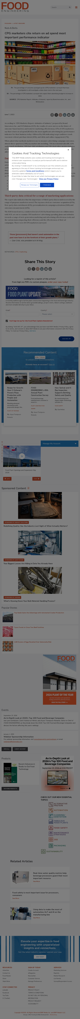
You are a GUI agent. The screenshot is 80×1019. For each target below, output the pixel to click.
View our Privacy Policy (48, 179)
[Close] (68, 149)
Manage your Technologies (29, 185)
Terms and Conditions (35, 171)
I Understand (47, 185)
